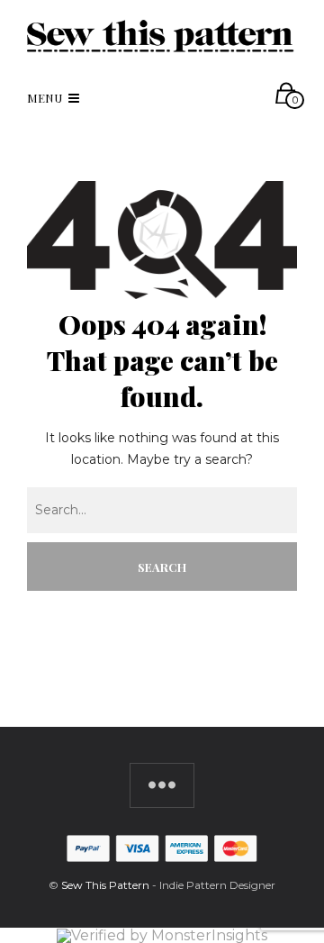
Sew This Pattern (105, 885)
